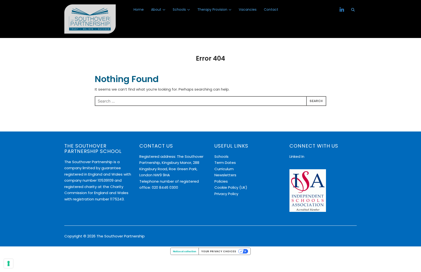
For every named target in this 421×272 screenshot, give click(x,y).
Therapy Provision (212, 9)
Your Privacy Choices (218, 251)
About (156, 9)
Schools (179, 9)
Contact (271, 9)
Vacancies (248, 9)
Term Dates (225, 162)
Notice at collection (184, 251)
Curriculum (224, 168)
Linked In (296, 156)
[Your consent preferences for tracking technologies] (8, 263)
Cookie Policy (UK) (230, 187)
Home (139, 9)
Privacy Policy (226, 193)
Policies (221, 181)
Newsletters (225, 175)
